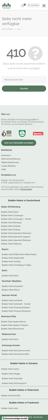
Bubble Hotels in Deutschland (24, 200)
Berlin (4, 270)
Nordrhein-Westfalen (11, 281)
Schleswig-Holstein (11, 345)
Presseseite (26, 189)
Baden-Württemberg (10, 206)
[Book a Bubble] (6, 6)
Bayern (5, 249)
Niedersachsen (9, 334)
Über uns (5, 114)
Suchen (24, 88)
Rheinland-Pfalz (8, 316)
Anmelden (34, 5)
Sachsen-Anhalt (9, 295)
